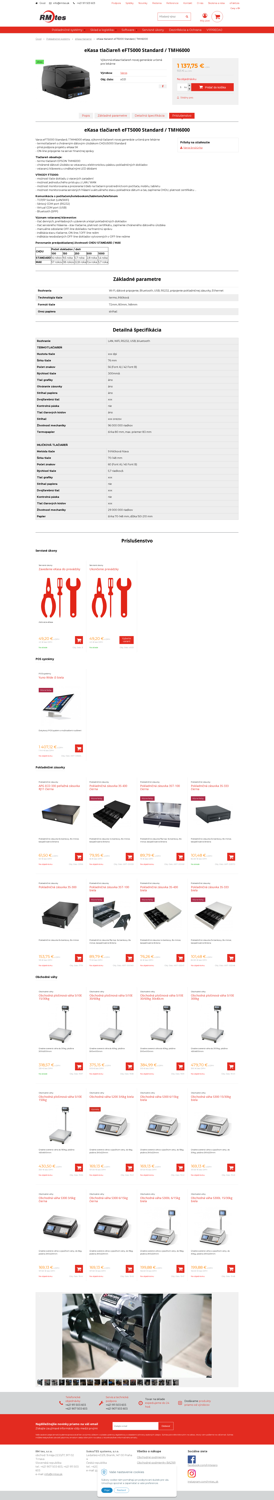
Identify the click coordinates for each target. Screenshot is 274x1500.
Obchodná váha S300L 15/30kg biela (211, 1199)
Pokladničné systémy (58, 39)
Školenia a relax (216, 3)
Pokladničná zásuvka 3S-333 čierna (210, 787)
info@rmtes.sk (61, 3)
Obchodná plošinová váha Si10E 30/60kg (111, 997)
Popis (86, 115)
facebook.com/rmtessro (203, 1465)
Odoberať (166, 1426)
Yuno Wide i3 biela (51, 677)
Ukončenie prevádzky (104, 569)
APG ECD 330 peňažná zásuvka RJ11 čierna (59, 787)
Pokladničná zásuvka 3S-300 (57, 887)
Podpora (116, 3)
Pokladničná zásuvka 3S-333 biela (210, 888)
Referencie (172, 3)
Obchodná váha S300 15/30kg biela (211, 1098)
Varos (123, 72)
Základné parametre (112, 115)
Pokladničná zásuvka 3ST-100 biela (109, 888)
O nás (200, 3)
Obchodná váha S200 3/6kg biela (111, 1097)
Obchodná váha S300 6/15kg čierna (108, 1199)
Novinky (142, 3)
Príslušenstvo (181, 115)
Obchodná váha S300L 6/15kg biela (160, 1199)
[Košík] (217, 16)
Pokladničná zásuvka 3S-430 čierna (108, 787)
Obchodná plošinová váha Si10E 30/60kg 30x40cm (161, 997)
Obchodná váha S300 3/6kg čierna (57, 1199)
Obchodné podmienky (151, 1457)
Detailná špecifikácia (150, 115)
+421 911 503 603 (86, 3)
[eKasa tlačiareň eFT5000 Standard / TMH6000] (66, 82)
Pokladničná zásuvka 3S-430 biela (159, 888)
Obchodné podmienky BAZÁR (156, 1462)
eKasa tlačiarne (83, 39)
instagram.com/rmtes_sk (203, 1481)
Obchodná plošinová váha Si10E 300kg (212, 997)
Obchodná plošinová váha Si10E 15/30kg (60, 997)
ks (185, 87)
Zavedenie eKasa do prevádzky (59, 569)
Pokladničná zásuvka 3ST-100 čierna (160, 787)
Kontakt (187, 3)
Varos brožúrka (192, 147)
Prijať (107, 1490)
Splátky (130, 3)
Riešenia (157, 3)
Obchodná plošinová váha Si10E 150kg (60, 1098)
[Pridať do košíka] (79, 640)
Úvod (42, 3)
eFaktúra (234, 3)
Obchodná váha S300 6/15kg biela (159, 1098)
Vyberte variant (126, 640)
